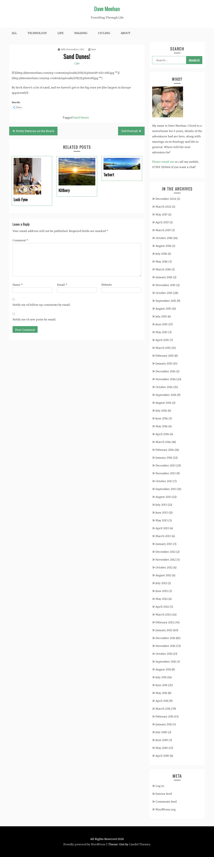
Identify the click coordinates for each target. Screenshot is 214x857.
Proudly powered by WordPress (84, 844)
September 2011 (165, 661)
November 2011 (165, 646)
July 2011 (161, 677)
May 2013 (161, 520)
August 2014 (163, 402)
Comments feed (166, 801)
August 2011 (163, 669)
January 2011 (163, 724)
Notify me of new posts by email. (34, 319)
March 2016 (163, 269)
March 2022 (163, 206)
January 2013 (163, 544)
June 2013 (161, 512)
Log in (159, 786)
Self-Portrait (129, 131)
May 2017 (161, 214)
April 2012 (162, 606)
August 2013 (163, 497)
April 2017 (162, 222)
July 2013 (161, 504)
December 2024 (165, 198)
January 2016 (163, 277)
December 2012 (165, 551)
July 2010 (161, 732)
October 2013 (164, 481)
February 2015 (164, 355)
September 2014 (165, 395)
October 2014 (164, 387)
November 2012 (165, 559)
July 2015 (161, 316)
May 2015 (161, 332)
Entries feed (163, 793)
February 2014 (164, 449)
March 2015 (163, 347)
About (125, 33)
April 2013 (162, 528)
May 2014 (161, 426)
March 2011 (162, 708)
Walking (80, 33)
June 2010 (161, 740)
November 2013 (165, 473)
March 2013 (163, 536)
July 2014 (161, 410)
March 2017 (163, 230)
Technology (37, 33)
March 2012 (163, 614)
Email (62, 284)
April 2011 (162, 700)
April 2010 (162, 755)
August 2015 (163, 308)
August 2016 (163, 246)
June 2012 (161, 591)
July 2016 (161, 253)
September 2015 (165, 300)
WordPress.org (165, 809)
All (14, 33)
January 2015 (163, 363)
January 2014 (163, 457)
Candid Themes (139, 844)
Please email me (163, 161)
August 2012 (163, 575)
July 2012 (161, 583)
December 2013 (165, 465)
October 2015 (163, 293)
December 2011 (165, 638)
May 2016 (161, 261)
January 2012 (163, 630)
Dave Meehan (107, 9)
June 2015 (161, 324)
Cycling (104, 33)
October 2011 (163, 653)
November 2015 (165, 285)
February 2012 (164, 622)
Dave (93, 49)
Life (61, 33)
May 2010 (161, 748)
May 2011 (161, 693)
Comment (20, 240)
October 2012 (164, 567)
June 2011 (161, 685)
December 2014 (165, 371)
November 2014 (165, 379)
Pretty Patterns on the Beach (35, 131)
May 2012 (161, 598)
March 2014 (163, 442)
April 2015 (162, 340)
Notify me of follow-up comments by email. (42, 304)
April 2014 (162, 434)
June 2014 (161, 418)
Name (18, 284)
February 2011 (164, 716)
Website (106, 284)
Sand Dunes (81, 117)
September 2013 (165, 489)
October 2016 (164, 238)
